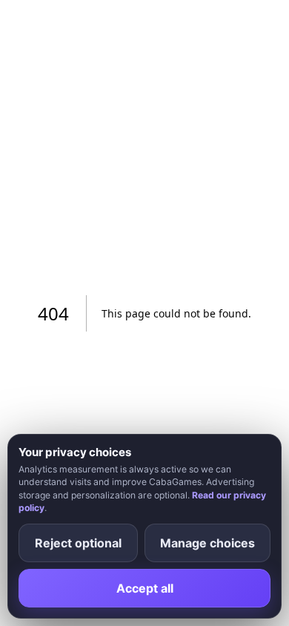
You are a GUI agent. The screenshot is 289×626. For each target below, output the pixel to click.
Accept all (144, 588)
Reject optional (78, 543)
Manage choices (207, 543)
